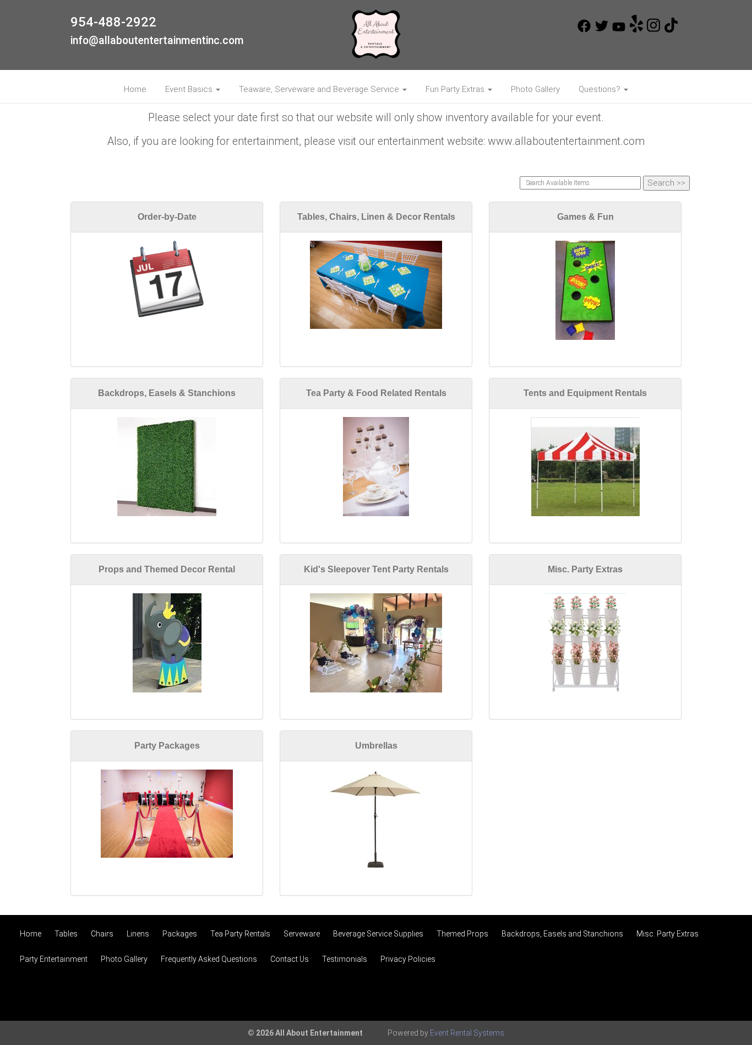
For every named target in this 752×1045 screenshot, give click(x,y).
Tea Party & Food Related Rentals (376, 393)
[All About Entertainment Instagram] (653, 30)
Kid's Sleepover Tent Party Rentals (376, 569)
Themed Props (462, 933)
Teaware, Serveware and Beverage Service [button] (320, 89)
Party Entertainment (54, 959)
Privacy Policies (407, 959)
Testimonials (344, 959)
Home (135, 89)
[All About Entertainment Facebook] (584, 30)
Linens (138, 933)
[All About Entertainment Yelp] (636, 30)
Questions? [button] (601, 89)
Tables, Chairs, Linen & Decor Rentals (376, 216)
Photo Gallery (535, 89)
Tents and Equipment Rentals (585, 393)
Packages (179, 933)
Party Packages (167, 745)
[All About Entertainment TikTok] (671, 30)
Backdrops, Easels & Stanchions (167, 393)
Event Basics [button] (190, 89)
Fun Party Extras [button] (456, 89)
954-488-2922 (113, 22)
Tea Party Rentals (240, 933)
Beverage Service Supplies (378, 933)
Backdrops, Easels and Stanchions (562, 933)
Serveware (302, 933)
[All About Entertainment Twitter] (601, 30)
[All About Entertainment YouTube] (618, 30)
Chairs (102, 933)
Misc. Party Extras (585, 569)
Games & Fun (585, 216)
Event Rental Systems (467, 1032)
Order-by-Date (167, 216)
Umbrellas (376, 745)
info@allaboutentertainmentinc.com (157, 40)
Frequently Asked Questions (209, 959)
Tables (66, 933)
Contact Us (289, 959)
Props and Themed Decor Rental (167, 569)
